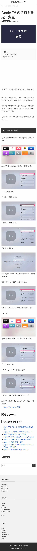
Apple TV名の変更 (10, 54)
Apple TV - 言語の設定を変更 (13, 442)
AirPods (3, 532)
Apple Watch (5, 534)
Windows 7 (4, 491)
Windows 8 (4, 489)
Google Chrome (5, 511)
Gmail (3, 514)
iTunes (3, 538)
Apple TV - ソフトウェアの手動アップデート (18, 432)
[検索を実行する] (34, 465)
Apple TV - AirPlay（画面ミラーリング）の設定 (19, 437)
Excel (3, 503)
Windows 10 (4, 487)
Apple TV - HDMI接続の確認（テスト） (16, 449)
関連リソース (8, 57)
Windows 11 (4, 484)
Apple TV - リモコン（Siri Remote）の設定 (18, 439)
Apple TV (6, 21)
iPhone (3, 530)
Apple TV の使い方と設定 (12, 407)
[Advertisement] (18, 73)
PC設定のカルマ (18, 2)
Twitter (3, 516)
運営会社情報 (24, 545)
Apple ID (3, 536)
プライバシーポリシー (14, 545)
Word (2, 505)
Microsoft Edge (5, 509)
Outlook (3, 507)
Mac (2, 528)
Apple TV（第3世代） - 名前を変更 (15, 434)
